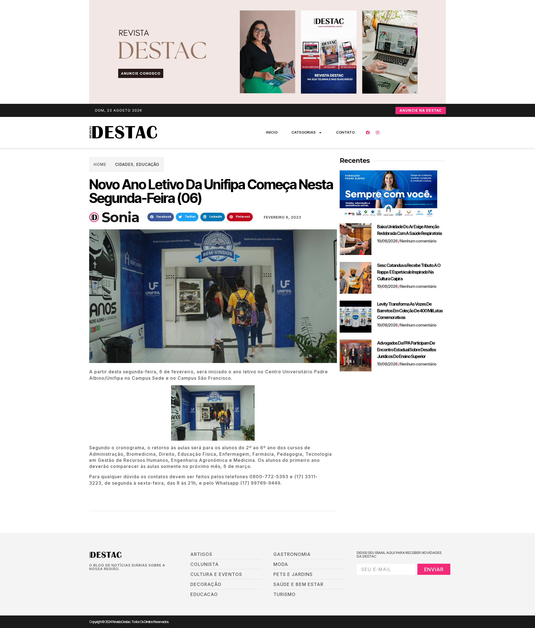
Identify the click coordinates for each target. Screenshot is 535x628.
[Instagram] (377, 132)
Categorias (303, 132)
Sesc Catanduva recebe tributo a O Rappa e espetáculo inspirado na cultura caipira (408, 272)
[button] (160, 217)
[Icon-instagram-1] (110, 578)
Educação (147, 164)
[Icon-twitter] (101, 578)
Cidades (124, 164)
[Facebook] (368, 132)
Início (272, 132)
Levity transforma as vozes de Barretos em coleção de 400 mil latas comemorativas (409, 310)
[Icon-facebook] (91, 578)
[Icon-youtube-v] (119, 578)
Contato (345, 132)
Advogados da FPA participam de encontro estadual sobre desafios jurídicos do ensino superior (406, 349)
